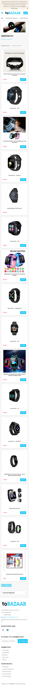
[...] (19, 610)
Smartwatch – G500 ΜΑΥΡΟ (14, 308)
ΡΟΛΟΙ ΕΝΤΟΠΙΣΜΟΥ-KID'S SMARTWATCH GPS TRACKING (14, 142)
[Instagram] (7, 630)
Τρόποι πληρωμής (6, 676)
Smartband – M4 (14, 541)
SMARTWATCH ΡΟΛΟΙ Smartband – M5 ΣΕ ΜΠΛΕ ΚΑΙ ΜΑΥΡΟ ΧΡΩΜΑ (14, 475)
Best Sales (4, 655)
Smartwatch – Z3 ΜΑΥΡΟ (14, 441)
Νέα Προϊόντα (5, 652)
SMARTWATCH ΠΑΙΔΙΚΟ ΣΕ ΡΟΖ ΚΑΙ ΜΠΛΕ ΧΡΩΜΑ (14, 275)
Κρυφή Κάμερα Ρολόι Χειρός (14, 208)
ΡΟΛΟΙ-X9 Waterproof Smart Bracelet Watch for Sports (14, 74)
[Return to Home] (1, 18)
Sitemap (4, 659)
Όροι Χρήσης (5, 666)
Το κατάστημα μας (8, 593)
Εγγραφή (24, 641)
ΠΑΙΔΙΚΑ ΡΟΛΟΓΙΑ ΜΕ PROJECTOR (14, 574)
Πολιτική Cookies (6, 673)
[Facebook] (3, 630)
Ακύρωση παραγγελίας (8, 669)
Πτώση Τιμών (5, 650)
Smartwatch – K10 (14, 341)
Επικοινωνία (5, 657)
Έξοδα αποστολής (6, 671)
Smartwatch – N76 (14, 108)
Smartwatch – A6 (14, 408)
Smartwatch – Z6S (14, 241)
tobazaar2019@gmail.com (12, 617)
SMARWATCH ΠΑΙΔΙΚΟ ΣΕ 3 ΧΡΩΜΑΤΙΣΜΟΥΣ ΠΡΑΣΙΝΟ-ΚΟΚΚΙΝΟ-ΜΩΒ (14, 375)
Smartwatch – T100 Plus (14, 175)
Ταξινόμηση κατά (5, 45)
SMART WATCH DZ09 (14, 508)
